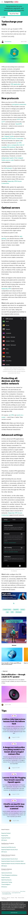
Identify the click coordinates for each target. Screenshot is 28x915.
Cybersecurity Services (6, 872)
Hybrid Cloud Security (6, 879)
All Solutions (4, 886)
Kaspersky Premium (5, 837)
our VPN (19, 143)
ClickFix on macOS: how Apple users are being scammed (14, 806)
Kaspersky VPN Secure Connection (12, 138)
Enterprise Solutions (6, 869)
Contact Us (3, 897)
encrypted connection (19, 104)
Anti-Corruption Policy (6, 892)
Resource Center (21, 897)
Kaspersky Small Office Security (8, 847)
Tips (15, 715)
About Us (8, 897)
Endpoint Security (5, 877)
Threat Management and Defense (9, 875)
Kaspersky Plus (4, 835)
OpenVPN (19, 124)
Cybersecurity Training (6, 882)
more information (11, 909)
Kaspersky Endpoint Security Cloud (9, 849)
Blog (16, 897)
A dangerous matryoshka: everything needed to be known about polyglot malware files (14, 750)
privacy (22, 609)
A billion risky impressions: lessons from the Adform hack (14, 721)
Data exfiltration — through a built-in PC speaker (13, 675)
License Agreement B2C (16, 892)
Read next (5, 671)
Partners (12, 897)
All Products (4, 840)
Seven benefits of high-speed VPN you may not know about (11, 663)
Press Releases (4, 898)
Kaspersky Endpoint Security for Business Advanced (13, 863)
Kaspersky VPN (6, 288)
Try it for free (14, 14)
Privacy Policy (22, 891)
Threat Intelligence (5, 884)
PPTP (18, 119)
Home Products (5, 829)
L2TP (3, 122)
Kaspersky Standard (5, 833)
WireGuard (8, 168)
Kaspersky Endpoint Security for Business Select (12, 861)
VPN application (16, 84)
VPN (4, 17)
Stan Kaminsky (8, 41)
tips (7, 612)
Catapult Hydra (9, 136)
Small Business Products (7, 843)
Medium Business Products (8, 855)
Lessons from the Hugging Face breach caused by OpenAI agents (14, 779)
